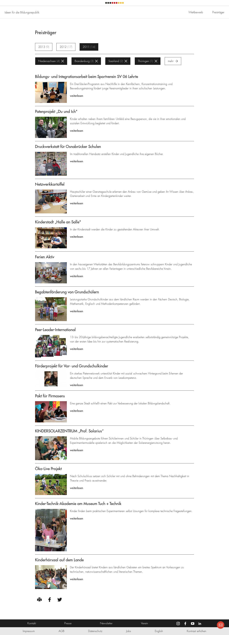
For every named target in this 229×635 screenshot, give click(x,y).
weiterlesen (76, 96)
